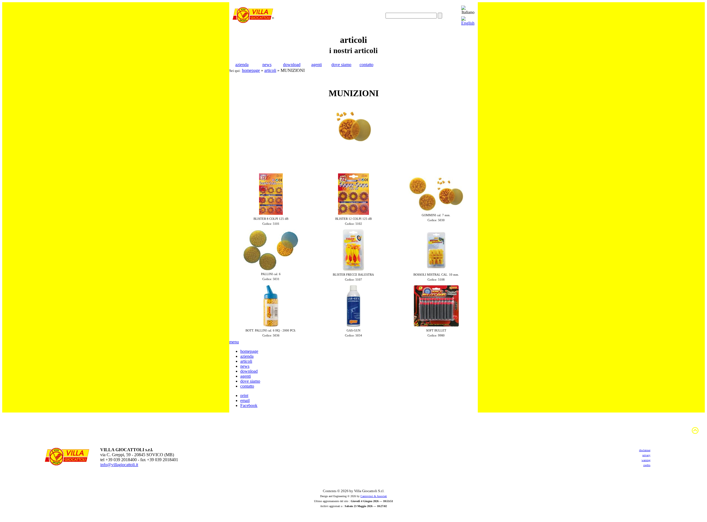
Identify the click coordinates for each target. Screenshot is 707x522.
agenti (316, 64)
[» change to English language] (467, 23)
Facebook (248, 405)
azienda (242, 64)
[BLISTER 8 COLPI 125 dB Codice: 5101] (271, 213)
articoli (270, 70)
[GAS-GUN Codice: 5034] (353, 325)
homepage (251, 70)
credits (646, 465)
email (245, 400)
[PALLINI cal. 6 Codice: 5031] (271, 268)
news (266, 64)
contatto (366, 64)
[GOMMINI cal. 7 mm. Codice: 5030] (436, 209)
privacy (646, 455)
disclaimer (644, 450)
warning (646, 460)
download (291, 64)
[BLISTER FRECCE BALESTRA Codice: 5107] (353, 269)
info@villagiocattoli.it (119, 464)
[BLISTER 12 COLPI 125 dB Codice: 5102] (353, 213)
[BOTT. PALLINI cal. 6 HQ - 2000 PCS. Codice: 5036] (271, 325)
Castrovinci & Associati (373, 496)
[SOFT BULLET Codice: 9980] (436, 325)
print (244, 395)
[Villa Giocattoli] (253, 21)
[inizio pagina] (695, 433)
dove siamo (341, 64)
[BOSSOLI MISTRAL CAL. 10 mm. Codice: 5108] (436, 269)
